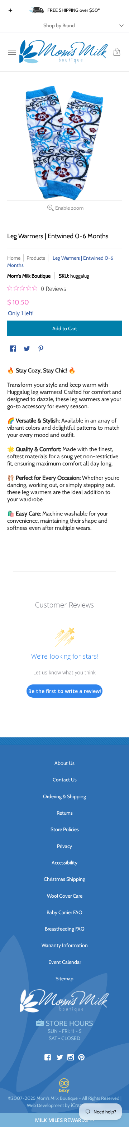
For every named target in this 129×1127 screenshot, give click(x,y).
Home (13, 258)
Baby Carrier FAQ (64, 912)
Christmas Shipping (64, 879)
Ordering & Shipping (64, 796)
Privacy (64, 846)
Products (36, 258)
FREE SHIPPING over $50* (73, 10)
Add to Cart (64, 328)
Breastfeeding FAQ (65, 929)
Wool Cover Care (64, 896)
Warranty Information (65, 945)
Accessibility (64, 862)
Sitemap (64, 978)
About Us (64, 763)
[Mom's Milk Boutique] (63, 52)
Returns (65, 813)
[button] (64, 1120)
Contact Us (65, 779)
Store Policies (65, 829)
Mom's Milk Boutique (29, 276)
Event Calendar (64, 962)
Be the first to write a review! (64, 691)
